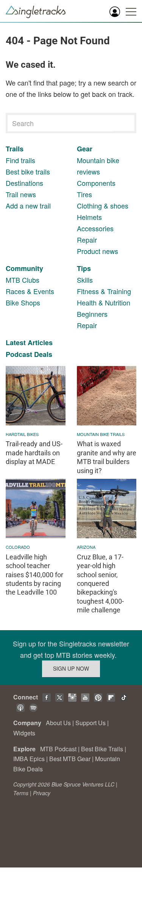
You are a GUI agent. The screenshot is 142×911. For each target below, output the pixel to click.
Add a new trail (28, 205)
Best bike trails (28, 171)
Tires (84, 194)
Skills (85, 280)
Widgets (24, 733)
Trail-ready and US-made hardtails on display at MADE (34, 453)
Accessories (95, 228)
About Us (58, 722)
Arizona (86, 547)
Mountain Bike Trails (101, 434)
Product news (97, 251)
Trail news (21, 194)
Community (24, 268)
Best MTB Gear (70, 758)
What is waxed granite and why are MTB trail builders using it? (106, 457)
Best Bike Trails (102, 748)
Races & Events (30, 291)
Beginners (92, 314)
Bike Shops (23, 302)
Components (96, 183)
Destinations (24, 183)
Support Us (90, 722)
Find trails (20, 160)
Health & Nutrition (103, 302)
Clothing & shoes (102, 205)
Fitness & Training (104, 291)
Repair (87, 239)
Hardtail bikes (22, 434)
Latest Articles (29, 342)
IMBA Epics (29, 758)
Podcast (19, 354)
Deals (43, 354)
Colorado (18, 547)
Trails (14, 149)
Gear (84, 149)
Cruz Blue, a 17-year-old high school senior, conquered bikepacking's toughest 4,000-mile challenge (100, 583)
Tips (84, 268)
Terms (20, 793)
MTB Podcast (58, 748)
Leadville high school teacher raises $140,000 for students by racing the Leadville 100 (34, 574)
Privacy (41, 793)
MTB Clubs (22, 280)
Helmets (89, 217)
